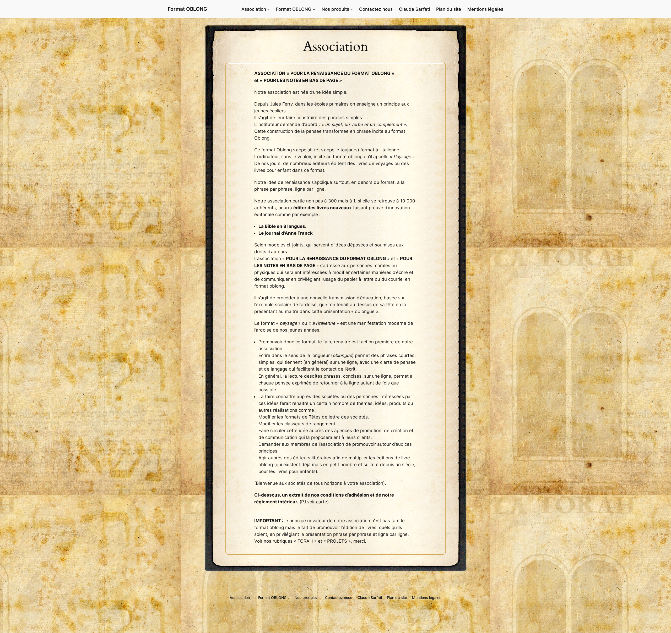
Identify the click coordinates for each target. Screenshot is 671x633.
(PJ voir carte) (314, 501)
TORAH (305, 541)
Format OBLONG (187, 9)
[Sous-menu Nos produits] (351, 9)
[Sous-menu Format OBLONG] (314, 9)
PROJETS (337, 541)
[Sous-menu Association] (268, 9)
